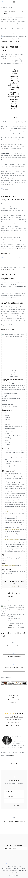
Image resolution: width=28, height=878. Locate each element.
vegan (12, 722)
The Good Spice (19, 251)
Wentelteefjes (5, 565)
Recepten (11, 7)
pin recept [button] (14, 374)
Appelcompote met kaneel (14, 645)
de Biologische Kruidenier (8, 269)
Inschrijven (22, 870)
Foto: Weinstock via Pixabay (8, 192)
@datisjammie (21, 585)
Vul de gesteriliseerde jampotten (12, 539)
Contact (14, 870)
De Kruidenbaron (21, 248)
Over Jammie (7, 870)
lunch (11, 716)
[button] (11, 370)
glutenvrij (18, 722)
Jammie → (13, 755)
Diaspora (3, 251)
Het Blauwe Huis (5, 253)
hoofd (16, 716)
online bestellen (12, 625)
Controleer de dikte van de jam (12, 529)
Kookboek (17, 868)
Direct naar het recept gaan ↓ (9, 33)
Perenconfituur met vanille (14, 656)
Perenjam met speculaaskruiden (14, 667)
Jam (20, 866)
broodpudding (12, 565)
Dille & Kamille (11, 251)
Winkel (24, 868)
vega (8, 722)
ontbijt (7, 716)
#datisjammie (15, 586)
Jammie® (16, 875)
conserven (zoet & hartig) (14, 719)
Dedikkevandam (13, 117)
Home (8, 866)
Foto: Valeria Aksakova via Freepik (10, 41)
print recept (15, 376)
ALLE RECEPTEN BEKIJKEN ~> (14, 725)
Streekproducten (7, 868)
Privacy (14, 872)
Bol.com (8, 265)
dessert (21, 716)
